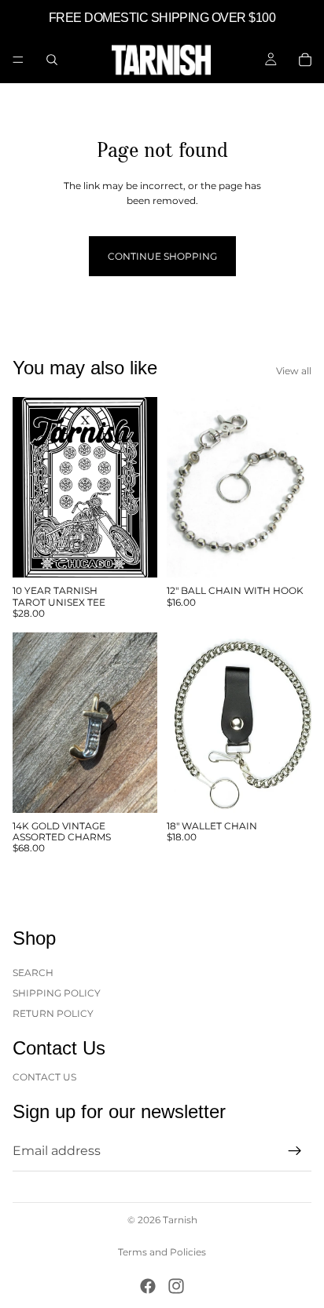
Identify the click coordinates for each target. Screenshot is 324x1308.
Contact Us (44, 1076)
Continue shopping (162, 256)
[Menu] (18, 60)
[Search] (52, 59)
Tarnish (180, 1220)
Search (33, 972)
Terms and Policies (162, 1252)
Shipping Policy (57, 993)
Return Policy (53, 1013)
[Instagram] (176, 1286)
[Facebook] (147, 1286)
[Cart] (305, 59)
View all (293, 371)
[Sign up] (294, 1151)
